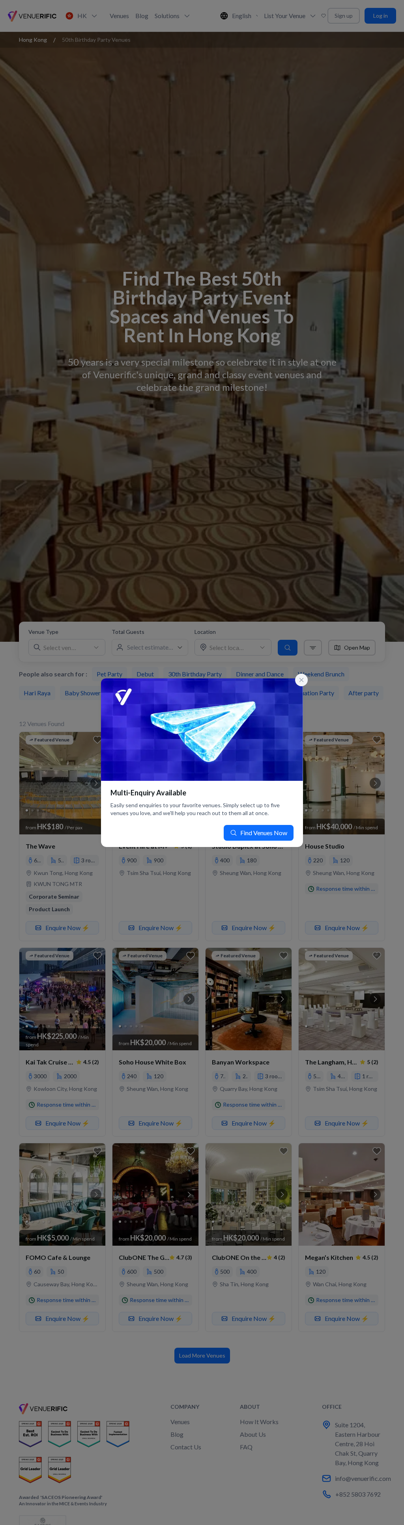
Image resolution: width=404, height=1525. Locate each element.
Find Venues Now (263, 832)
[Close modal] (301, 680)
